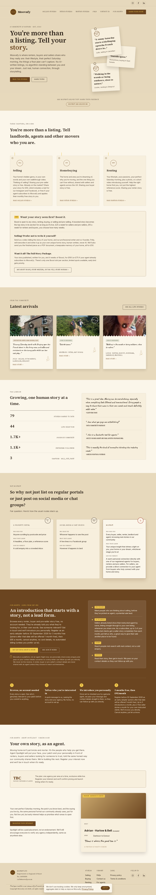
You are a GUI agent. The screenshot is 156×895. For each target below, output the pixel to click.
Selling (88, 875)
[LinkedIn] (144, 3)
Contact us (101, 879)
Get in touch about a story (24, 650)
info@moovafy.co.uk (24, 879)
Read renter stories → (116, 201)
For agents (101, 882)
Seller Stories (49, 12)
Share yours (39, 79)
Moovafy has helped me (78, 104)
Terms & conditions (118, 879)
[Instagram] (133, 3)
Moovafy (24, 12)
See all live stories (134, 307)
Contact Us (105, 12)
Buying (88, 879)
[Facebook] (138, 3)
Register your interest (23, 823)
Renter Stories (82, 12)
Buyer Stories (66, 12)
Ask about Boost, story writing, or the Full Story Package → (43, 270)
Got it (105, 888)
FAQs (95, 12)
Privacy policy (116, 875)
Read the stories (20, 79)
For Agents (118, 12)
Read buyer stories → (69, 201)
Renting (88, 882)
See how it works (49, 650)
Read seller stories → (22, 201)
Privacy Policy (87, 889)
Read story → (18, 365)
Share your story (136, 12)
